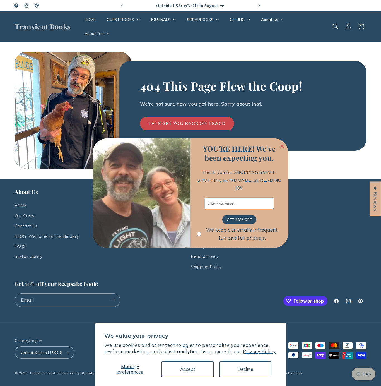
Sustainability (29, 256)
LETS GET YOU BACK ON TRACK (187, 123)
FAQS (20, 246)
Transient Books (44, 373)
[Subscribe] (113, 300)
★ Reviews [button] (375, 198)
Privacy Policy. (259, 351)
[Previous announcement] (122, 5)
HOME (21, 205)
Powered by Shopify (76, 373)
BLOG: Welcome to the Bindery (47, 236)
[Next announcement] (259, 5)
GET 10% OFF (239, 219)
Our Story (25, 216)
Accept (187, 369)
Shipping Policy (206, 266)
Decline (245, 369)
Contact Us (26, 226)
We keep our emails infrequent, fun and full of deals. (242, 234)
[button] (335, 26)
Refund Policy (205, 256)
